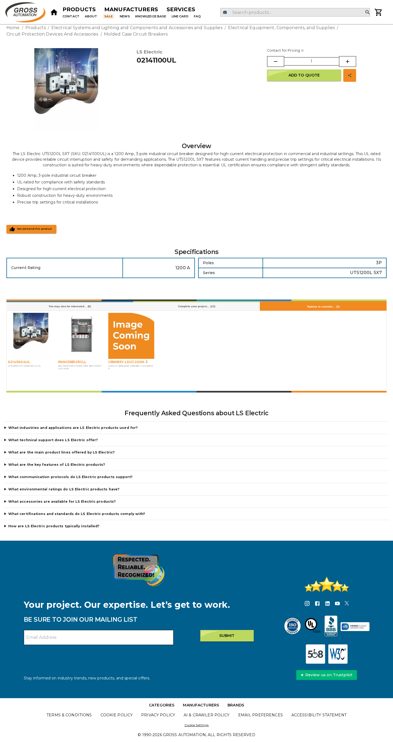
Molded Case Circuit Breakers (136, 34)
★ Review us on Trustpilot (326, 674)
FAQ (197, 16)
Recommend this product (34, 229)
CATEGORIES (161, 705)
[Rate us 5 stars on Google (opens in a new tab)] (326, 584)
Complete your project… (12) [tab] (196, 306)
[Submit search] (367, 12)
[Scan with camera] (225, 12)
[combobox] (295, 12)
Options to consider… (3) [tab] (323, 306)
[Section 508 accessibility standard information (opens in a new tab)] (315, 654)
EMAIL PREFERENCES (260, 715)
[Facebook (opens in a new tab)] (317, 604)
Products (79, 9)
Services (181, 9)
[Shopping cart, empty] (378, 12)
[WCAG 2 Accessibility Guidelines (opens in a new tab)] (338, 654)
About (91, 16)
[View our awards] (139, 570)
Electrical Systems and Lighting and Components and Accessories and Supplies (136, 27)
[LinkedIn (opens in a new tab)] (327, 604)
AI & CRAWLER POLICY (207, 715)
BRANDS (236, 705)
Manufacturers (131, 9)
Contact (71, 16)
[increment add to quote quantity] (347, 61)
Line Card (180, 16)
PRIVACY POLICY (158, 715)
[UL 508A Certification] (312, 626)
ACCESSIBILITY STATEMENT (318, 715)
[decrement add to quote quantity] (275, 61)
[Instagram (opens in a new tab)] (307, 604)
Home (13, 27)
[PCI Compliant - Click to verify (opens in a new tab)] (355, 626)
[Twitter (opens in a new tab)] (347, 604)
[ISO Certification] (292, 627)
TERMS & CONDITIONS (69, 715)
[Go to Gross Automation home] (54, 12)
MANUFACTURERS (201, 705)
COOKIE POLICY (117, 715)
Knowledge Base (150, 16)
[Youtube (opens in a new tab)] (337, 604)
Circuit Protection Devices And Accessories (52, 34)
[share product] (349, 75)
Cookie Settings (196, 725)
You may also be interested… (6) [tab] (70, 306)
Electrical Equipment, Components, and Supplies (281, 27)
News (125, 16)
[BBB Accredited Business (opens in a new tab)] (331, 627)
